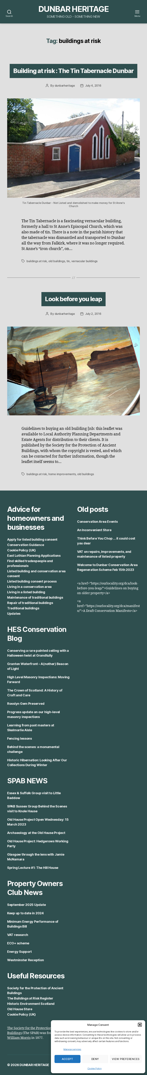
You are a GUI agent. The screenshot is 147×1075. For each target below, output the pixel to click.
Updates (13, 613)
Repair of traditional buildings (30, 603)
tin (68, 261)
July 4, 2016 (93, 85)
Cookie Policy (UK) (21, 550)
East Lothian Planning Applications (34, 555)
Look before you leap (73, 299)
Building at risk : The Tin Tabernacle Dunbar (73, 70)
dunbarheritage (65, 85)
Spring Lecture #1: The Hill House (32, 868)
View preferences (126, 1059)
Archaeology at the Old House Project (36, 833)
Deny (95, 1059)
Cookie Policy (94, 1068)
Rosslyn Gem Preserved (25, 703)
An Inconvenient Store (94, 530)
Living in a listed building (26, 592)
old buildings (56, 261)
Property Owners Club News (35, 888)
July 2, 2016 (93, 314)
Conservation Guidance (25, 545)
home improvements (62, 474)
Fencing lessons (19, 738)
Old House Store (19, 1009)
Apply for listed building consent (32, 539)
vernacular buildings (84, 261)
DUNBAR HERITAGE (73, 9)
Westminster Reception (25, 960)
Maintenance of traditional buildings (35, 597)
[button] (140, 1025)
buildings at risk (37, 261)
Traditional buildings (23, 608)
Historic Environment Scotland (30, 1004)
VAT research (17, 935)
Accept (67, 1059)
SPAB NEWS (27, 780)
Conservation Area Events (97, 521)
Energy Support (19, 951)
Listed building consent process (32, 581)
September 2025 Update (26, 905)
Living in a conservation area (29, 587)
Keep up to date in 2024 (25, 913)
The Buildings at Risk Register (30, 998)
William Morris (19, 1038)
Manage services (72, 1049)
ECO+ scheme (18, 943)
